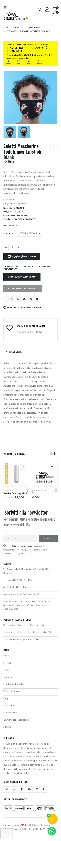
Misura (7, 233)
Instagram (37, 789)
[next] (55, 146)
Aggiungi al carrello (24, 256)
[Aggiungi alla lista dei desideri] (27, 490)
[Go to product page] (44, 473)
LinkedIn (18, 299)
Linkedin (44, 789)
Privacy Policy (10, 705)
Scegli (23, 467)
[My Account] (47, 9)
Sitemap (7, 727)
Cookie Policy (10, 712)
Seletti (14, 225)
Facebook (6, 299)
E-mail (36, 299)
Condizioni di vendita (13, 684)
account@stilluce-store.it (27, 594)
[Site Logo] (16, 16)
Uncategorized (19, 203)
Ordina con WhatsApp (22, 276)
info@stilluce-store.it (19, 587)
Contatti (7, 677)
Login (6, 655)
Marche (7, 662)
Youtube (29, 789)
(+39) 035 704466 (22, 580)
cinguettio (12, 299)
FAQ (5, 698)
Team (6, 670)
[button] (6, 8)
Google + (24, 299)
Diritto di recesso (12, 691)
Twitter (14, 789)
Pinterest (30, 299)
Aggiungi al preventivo (22, 288)
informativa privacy (23, 546)
